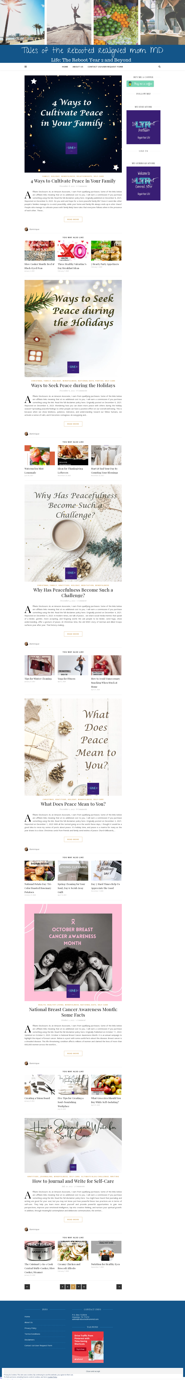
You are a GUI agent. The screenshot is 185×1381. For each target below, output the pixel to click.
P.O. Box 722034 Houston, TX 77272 (80, 1315)
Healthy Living (55, 1005)
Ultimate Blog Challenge (95, 1176)
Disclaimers (29, 1339)
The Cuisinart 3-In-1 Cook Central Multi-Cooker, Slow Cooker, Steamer (40, 1268)
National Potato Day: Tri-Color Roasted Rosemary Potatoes (38, 888)
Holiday (55, 176)
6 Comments (81, 186)
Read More (73, 219)
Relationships (84, 176)
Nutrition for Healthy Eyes (105, 1264)
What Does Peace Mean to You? (73, 804)
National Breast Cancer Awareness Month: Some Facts (73, 1012)
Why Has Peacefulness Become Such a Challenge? (73, 592)
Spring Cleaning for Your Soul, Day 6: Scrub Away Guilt (71, 888)
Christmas (36, 381)
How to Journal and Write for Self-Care (73, 1181)
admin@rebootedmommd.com (85, 1319)
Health (42, 1005)
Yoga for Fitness (66, 678)
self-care (99, 176)
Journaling (46, 1176)
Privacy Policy (30, 1328)
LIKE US (143, 151)
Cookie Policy (52, 1377)
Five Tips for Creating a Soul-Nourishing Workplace (70, 1102)
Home (65, 66)
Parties (99, 381)
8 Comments (81, 390)
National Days (86, 381)
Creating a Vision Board (37, 1098)
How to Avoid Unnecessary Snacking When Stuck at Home (105, 682)
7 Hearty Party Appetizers (105, 264)
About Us (78, 66)
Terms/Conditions (32, 1334)
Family (46, 176)
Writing (114, 1176)
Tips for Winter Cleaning (38, 678)
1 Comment (81, 600)
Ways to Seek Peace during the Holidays (73, 385)
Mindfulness (68, 176)
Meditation (87, 585)
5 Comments (79, 1186)
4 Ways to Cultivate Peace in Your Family (73, 181)
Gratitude (64, 585)
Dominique (34, 229)
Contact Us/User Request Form (105, 66)
